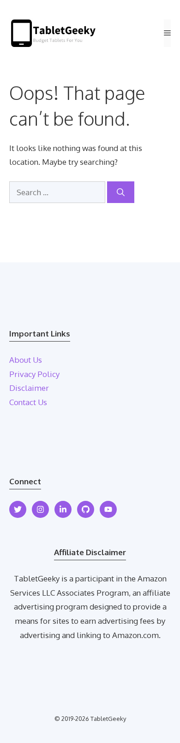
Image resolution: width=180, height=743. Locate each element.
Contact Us (28, 402)
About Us (25, 360)
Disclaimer (29, 388)
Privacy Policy (34, 374)
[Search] (120, 192)
